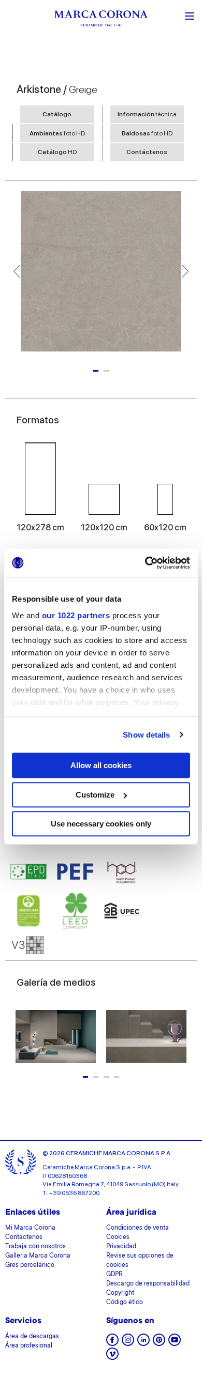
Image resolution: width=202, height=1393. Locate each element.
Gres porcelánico (29, 1265)
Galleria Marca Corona (37, 1256)
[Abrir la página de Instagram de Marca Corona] (128, 1343)
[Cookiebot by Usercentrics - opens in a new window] (145, 563)
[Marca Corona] (101, 19)
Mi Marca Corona (30, 1228)
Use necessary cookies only (101, 823)
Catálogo (56, 114)
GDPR (114, 1274)
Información (147, 114)
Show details (146, 734)
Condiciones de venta (137, 1228)
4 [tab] (116, 1077)
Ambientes (57, 133)
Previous (16, 271)
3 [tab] (106, 1077)
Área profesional (28, 1346)
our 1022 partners (76, 615)
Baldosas (147, 133)
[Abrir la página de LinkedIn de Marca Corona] (143, 1343)
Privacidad (121, 1246)
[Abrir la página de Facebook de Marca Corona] (112, 1343)
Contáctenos (146, 152)
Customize (95, 794)
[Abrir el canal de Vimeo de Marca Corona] (112, 1357)
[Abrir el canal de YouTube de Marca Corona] (174, 1343)
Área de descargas (32, 1336)
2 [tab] (106, 371)
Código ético (124, 1302)
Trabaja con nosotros (35, 1246)
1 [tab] (95, 371)
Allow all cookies (101, 765)
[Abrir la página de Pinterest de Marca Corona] (159, 1343)
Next (185, 271)
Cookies (117, 1237)
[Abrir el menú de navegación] (189, 15)
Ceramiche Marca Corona (78, 1167)
